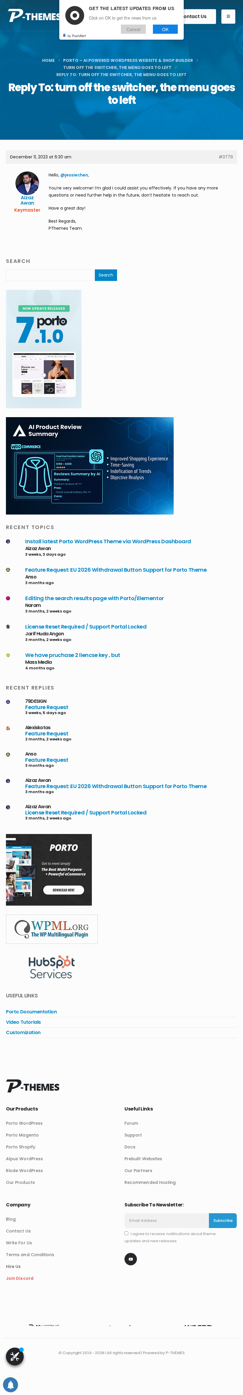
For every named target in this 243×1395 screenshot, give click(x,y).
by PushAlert (77, 35)
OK (165, 29)
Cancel (133, 29)
